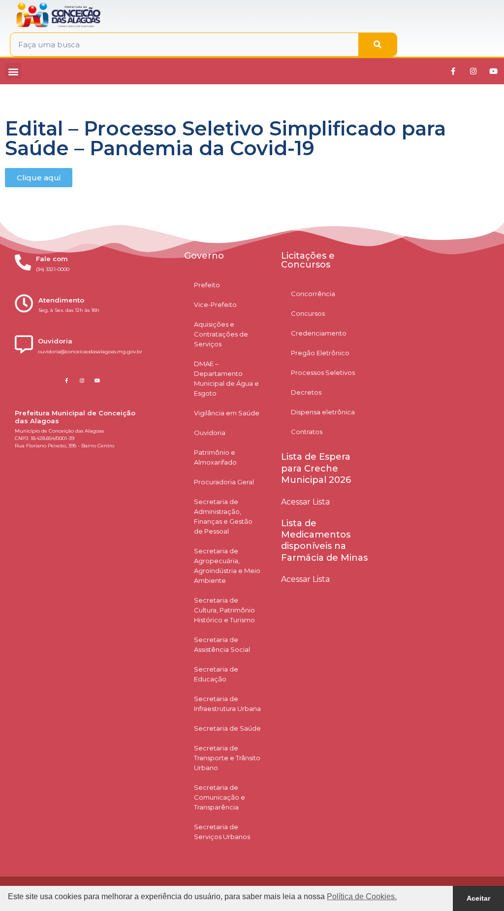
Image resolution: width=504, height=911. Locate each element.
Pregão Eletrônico (320, 353)
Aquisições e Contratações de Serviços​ (221, 334)
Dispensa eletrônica (323, 412)
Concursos (308, 313)
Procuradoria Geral (224, 482)
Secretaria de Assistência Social (222, 644)
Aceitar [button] (478, 898)
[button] (13, 71)
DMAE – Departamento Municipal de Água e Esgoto (226, 378)
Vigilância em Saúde (226, 413)
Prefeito (207, 285)
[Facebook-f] (452, 71)
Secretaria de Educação (216, 674)
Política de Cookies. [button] (362, 896)
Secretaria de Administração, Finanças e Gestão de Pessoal (223, 516)
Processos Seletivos (323, 372)
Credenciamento (318, 333)
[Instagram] (473, 71)
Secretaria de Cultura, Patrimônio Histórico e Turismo (224, 610)
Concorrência (313, 294)
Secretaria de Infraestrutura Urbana (227, 703)
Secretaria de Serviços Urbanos (222, 832)
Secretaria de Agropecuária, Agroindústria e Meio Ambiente (227, 565)
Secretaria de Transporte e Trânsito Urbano (227, 758)
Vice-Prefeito (215, 304)
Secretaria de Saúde (227, 728)
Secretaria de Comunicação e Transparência (219, 797)
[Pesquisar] (377, 44)
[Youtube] (493, 71)
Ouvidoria (209, 433)
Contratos (306, 432)
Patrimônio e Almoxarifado (215, 457)
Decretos (306, 392)
